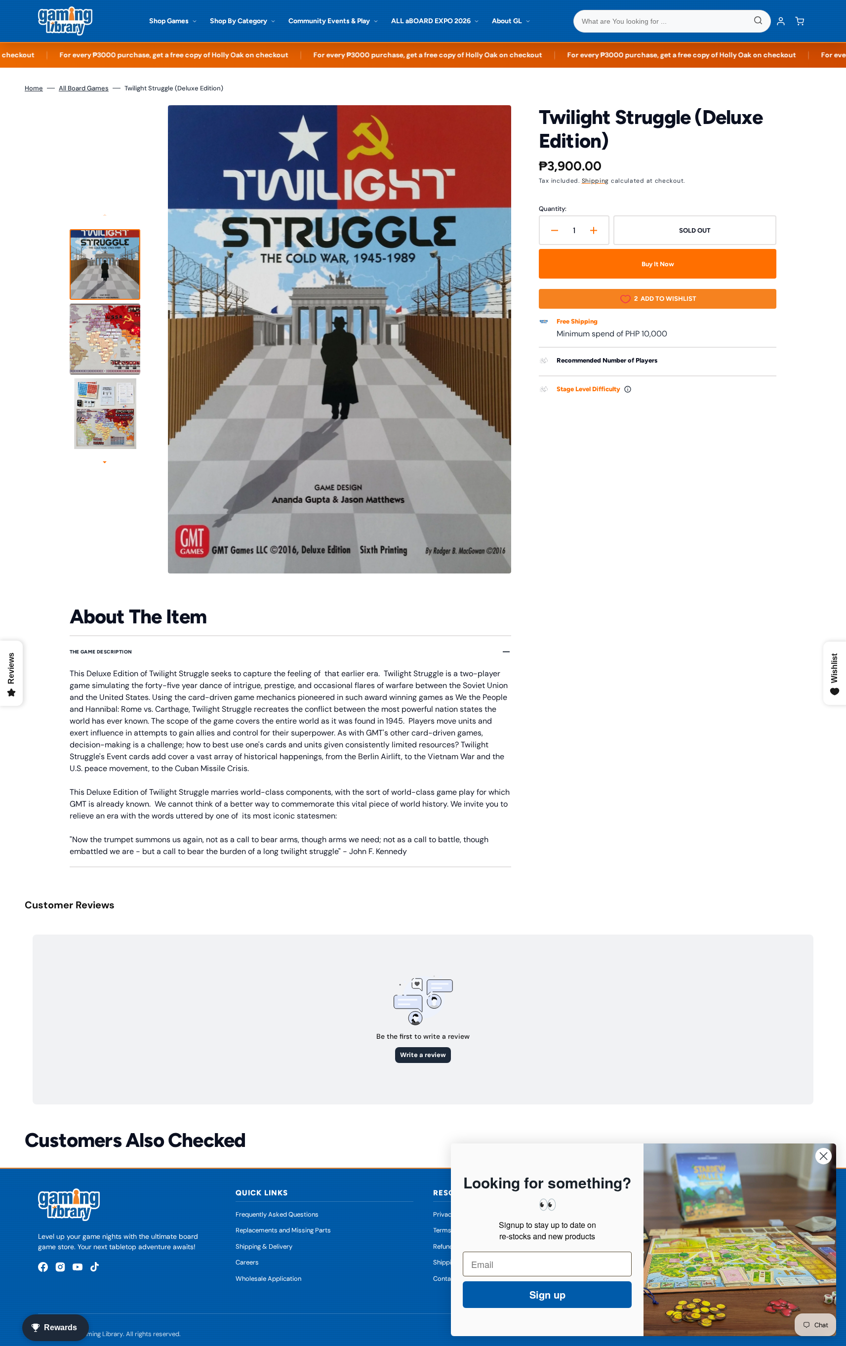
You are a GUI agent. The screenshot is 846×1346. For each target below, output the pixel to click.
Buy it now (658, 264)
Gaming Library (100, 1334)
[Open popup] (628, 389)
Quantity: (552, 208)
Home (34, 88)
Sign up (547, 1294)
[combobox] (672, 21)
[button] (799, 21)
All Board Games (84, 88)
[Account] (781, 21)
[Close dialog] (823, 1156)
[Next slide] (105, 463)
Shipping (595, 181)
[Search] (758, 21)
